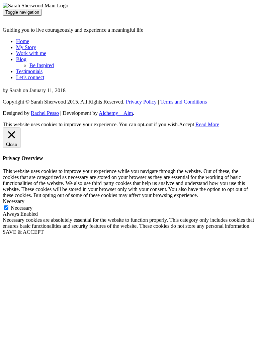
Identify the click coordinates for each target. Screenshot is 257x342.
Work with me (31, 53)
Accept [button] (186, 124)
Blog (21, 59)
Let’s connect (30, 77)
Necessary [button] (13, 201)
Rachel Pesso (45, 113)
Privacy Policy (141, 102)
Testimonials (29, 71)
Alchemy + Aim (116, 113)
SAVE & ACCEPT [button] (23, 232)
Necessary (21, 208)
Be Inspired (41, 65)
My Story (26, 47)
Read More (207, 124)
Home (22, 41)
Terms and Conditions (183, 102)
